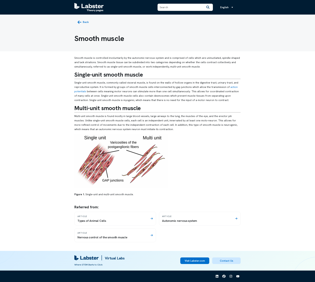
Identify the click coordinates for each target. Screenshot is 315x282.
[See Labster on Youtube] (238, 276)
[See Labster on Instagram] (231, 276)
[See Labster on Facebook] (224, 276)
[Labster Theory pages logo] (89, 7)
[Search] (208, 7)
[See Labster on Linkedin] (217, 276)
